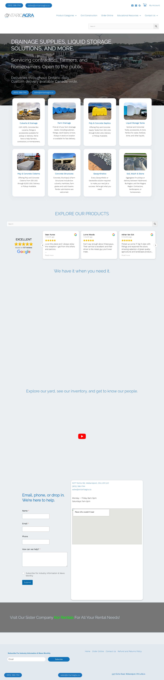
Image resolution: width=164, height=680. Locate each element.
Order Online (107, 15)
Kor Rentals (64, 617)
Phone (25, 536)
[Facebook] (132, 5)
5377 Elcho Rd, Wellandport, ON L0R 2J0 (90, 483)
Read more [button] (87, 255)
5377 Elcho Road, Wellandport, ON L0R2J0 (128, 674)
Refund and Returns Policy (130, 651)
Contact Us (150, 15)
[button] (38, 5)
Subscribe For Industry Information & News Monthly (45, 574)
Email (25, 523)
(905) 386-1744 (14, 5)
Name (25, 511)
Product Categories (65, 15)
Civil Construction (89, 15)
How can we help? (31, 549)
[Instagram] (136, 5)
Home (87, 651)
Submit (27, 582)
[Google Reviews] (140, 5)
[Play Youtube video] (82, 436)
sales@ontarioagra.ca (43, 92)
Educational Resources (127, 15)
